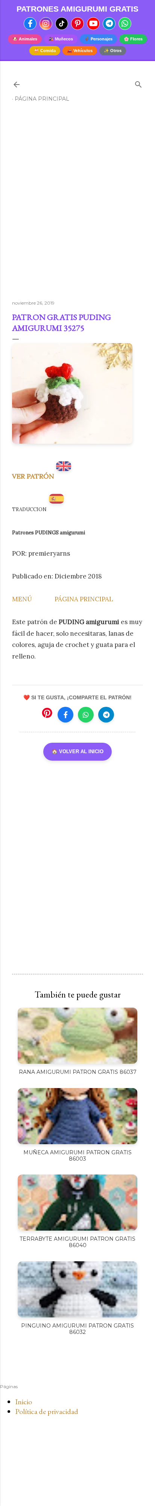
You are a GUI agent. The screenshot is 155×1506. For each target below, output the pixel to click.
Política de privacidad (46, 1411)
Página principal (42, 98)
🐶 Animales (24, 39)
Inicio (23, 1401)
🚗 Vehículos (80, 50)
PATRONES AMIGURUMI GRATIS (77, 8)
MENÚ (22, 599)
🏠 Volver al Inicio (77, 751)
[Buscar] (138, 83)
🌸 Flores (133, 39)
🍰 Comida (45, 50)
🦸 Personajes (98, 39)
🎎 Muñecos (61, 39)
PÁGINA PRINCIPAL (84, 599)
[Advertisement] (77, 204)
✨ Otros (113, 50)
